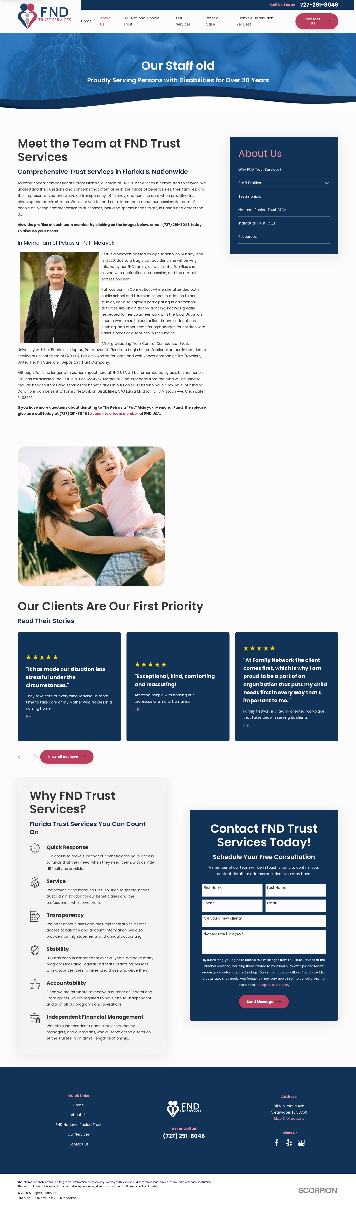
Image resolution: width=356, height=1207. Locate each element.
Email (272, 903)
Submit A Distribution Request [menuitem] (255, 21)
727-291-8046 (319, 5)
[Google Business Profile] (301, 1142)
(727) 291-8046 (184, 1136)
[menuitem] (283, 169)
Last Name (276, 888)
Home (78, 1105)
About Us (79, 1114)
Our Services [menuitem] (183, 21)
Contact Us (313, 21)
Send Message (260, 1001)
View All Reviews (63, 756)
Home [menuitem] (86, 21)
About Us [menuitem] (105, 21)
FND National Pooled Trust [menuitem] (141, 21)
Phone (209, 903)
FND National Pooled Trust (79, 1124)
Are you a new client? (223, 918)
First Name (213, 888)
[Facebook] (276, 1142)
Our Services (79, 1134)
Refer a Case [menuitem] (212, 21)
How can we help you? (223, 933)
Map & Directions (289, 1118)
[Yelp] (289, 1142)
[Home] (44, 16)
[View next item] (33, 757)
